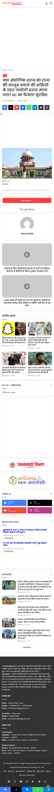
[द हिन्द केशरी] (12, 3)
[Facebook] (4, 107)
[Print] (46, 107)
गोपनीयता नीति (31, 771)
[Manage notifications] (48, 787)
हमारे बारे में (11, 771)
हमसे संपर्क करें (20, 771)
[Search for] (46, 4)
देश (12, 70)
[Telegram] (34, 107)
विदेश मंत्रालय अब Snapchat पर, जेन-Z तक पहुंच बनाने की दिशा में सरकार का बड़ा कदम (14, 340)
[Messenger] (22, 107)
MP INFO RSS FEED (27, 775)
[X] (10, 107)
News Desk (10, 101)
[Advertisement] (27, 36)
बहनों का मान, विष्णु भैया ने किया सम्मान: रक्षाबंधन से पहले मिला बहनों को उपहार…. (34, 597)
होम (5, 771)
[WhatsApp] (28, 107)
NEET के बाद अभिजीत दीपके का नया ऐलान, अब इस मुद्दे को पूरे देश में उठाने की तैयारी (40, 370)
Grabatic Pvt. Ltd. (37, 767)
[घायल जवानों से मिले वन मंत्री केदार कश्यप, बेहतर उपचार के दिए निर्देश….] (9, 622)
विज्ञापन (48, 771)
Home (6, 70)
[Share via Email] (40, 107)
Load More (27, 647)
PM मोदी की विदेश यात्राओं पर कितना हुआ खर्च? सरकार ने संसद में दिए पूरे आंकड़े (14, 370)
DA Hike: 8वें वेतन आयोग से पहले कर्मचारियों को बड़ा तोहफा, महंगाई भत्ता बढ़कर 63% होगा (39, 341)
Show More (26, 200)
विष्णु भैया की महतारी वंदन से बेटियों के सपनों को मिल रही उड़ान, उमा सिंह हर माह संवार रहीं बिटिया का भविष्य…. (34, 610)
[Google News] (27, 209)
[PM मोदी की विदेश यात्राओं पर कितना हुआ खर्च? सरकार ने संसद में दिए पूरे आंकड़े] (14, 358)
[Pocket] (16, 107)
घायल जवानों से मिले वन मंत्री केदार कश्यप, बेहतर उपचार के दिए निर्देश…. (32, 620)
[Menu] (51, 4)
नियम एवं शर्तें (40, 771)
